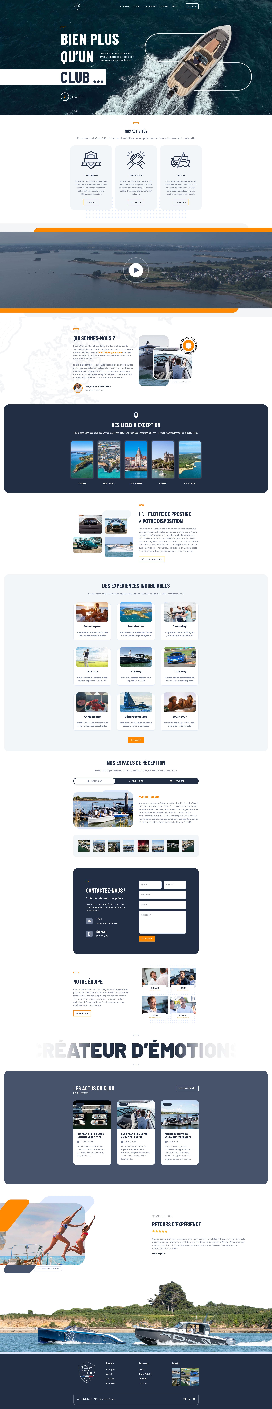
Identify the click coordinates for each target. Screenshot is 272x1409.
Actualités (111, 1383)
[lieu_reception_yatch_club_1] (173, 846)
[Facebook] (184, 1399)
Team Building (145, 1374)
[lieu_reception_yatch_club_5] (99, 846)
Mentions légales (107, 1399)
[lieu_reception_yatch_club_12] (114, 846)
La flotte (143, 1383)
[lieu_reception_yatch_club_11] (84, 846)
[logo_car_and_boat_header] (77, 6)
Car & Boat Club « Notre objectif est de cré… (134, 1135)
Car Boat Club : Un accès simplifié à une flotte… (90, 1135)
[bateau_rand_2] (176, 1372)
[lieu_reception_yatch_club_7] (128, 846)
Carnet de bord (84, 1399)
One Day (143, 1378)
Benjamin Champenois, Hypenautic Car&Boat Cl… (179, 1135)
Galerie (109, 1374)
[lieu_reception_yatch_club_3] (158, 846)
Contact (110, 1378)
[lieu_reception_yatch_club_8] (143, 846)
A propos (110, 1369)
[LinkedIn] (194, 1399)
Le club (142, 1369)
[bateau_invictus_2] (194, 1381)
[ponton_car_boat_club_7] (185, 1381)
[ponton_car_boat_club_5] (176, 1381)
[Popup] (136, 270)
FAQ (96, 1399)
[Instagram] (189, 1399)
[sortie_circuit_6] (194, 1372)
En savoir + (77, 97)
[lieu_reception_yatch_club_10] (188, 846)
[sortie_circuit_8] (185, 1372)
